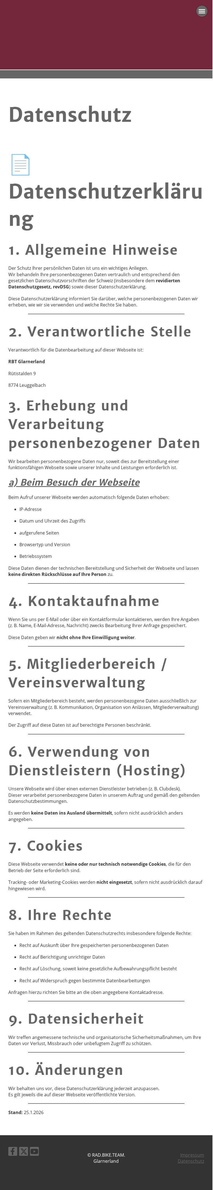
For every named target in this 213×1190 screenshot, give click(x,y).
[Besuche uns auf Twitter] (23, 1152)
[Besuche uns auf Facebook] (12, 1152)
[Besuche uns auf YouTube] (34, 1152)
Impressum (192, 1155)
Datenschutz (191, 1161)
